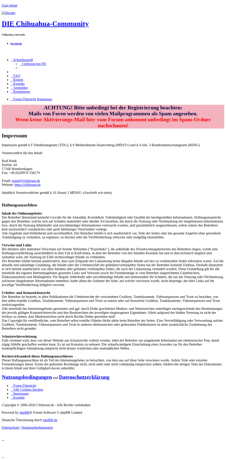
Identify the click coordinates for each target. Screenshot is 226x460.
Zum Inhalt (9, 5)
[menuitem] (32, 64)
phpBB (24, 412)
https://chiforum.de (28, 185)
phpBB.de (50, 420)
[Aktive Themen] (8, 13)
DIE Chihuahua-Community (45, 24)
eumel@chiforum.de (26, 181)
